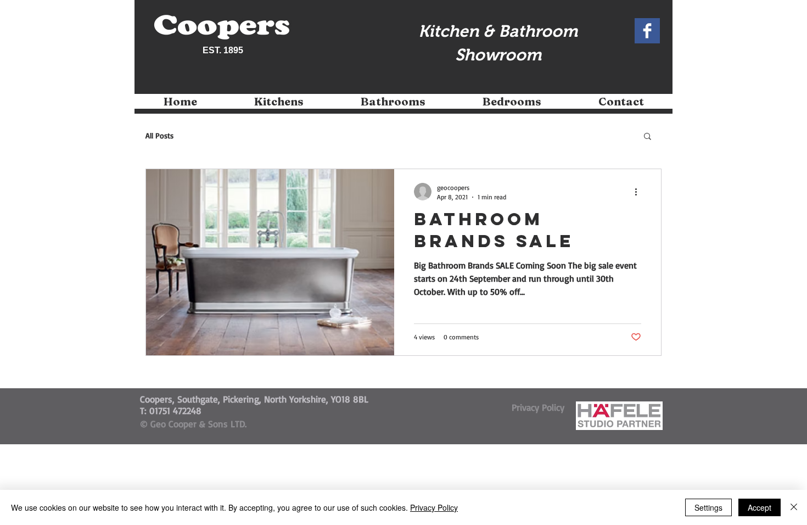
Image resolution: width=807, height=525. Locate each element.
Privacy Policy (434, 507)
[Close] (793, 507)
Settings (708, 507)
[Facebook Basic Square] (647, 30)
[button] (279, 105)
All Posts (159, 135)
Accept (759, 507)
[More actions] (639, 191)
